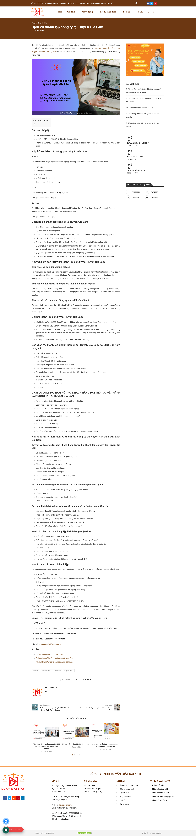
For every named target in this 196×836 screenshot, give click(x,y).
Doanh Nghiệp (87, 12)
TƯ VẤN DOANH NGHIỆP (138, 143)
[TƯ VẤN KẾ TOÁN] (130, 152)
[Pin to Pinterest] (88, 680)
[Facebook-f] (5, 798)
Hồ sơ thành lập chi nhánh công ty (75, 744)
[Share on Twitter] (85, 680)
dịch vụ (35, 671)
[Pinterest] (18, 798)
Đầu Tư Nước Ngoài (108, 12)
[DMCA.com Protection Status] (85, 833)
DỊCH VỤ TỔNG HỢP (136, 170)
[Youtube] (155, 3)
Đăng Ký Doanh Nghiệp (39, 23)
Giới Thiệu (70, 12)
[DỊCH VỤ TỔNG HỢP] (130, 166)
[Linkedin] (23, 798)
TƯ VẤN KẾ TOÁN (135, 157)
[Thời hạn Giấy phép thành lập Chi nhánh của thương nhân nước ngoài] (46, 732)
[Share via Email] (90, 680)
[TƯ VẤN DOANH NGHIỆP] (130, 139)
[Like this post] (78, 680)
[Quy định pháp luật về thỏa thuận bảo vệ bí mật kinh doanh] (105, 732)
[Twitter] (151, 3)
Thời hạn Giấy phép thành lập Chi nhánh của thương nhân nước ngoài (46, 746)
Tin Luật (140, 12)
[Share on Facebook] (83, 680)
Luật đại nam (68, 671)
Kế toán (126, 12)
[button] (136, 3)
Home (59, 12)
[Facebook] (148, 3)
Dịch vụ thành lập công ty (51, 671)
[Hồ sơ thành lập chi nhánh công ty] (76, 732)
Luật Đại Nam (39, 30)
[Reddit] (14, 798)
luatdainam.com (65, 805)
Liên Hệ (151, 12)
